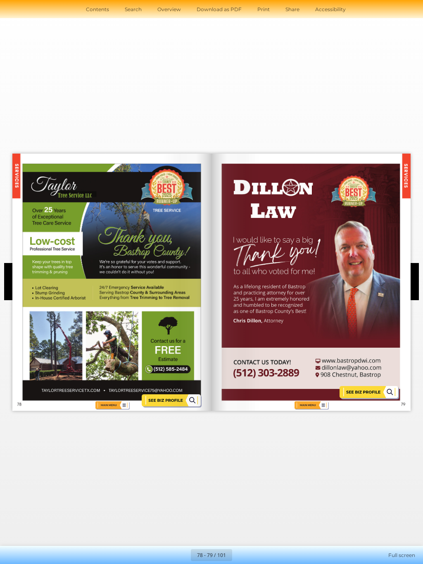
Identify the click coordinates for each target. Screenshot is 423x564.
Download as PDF (219, 9)
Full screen (401, 555)
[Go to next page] (241, 555)
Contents (97, 9)
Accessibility (330, 9)
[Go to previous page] (182, 555)
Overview (169, 9)
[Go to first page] (163, 555)
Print (263, 9)
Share (292, 9)
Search (133, 9)
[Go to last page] (259, 555)
